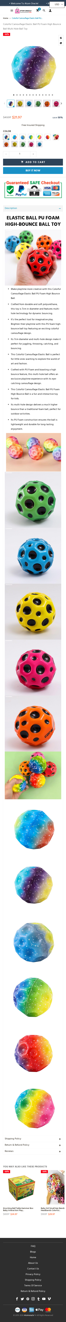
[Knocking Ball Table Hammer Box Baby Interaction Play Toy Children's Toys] (20, 1187)
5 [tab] (26, 94)
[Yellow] (14, 144)
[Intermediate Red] (48, 137)
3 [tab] (20, 94)
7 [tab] (33, 94)
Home (33, 1257)
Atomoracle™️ (30, 1315)
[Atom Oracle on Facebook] (17, 1300)
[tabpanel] (33, 65)
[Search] (44, 11)
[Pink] (31, 144)
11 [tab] (46, 94)
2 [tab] (16, 94)
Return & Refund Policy (17, 1145)
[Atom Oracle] (23, 10)
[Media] (61, 42)
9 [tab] (39, 94)
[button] (4, 103)
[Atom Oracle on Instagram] (33, 1300)
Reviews (9, 1151)
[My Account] (49, 11)
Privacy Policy (33, 1274)
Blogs (33, 1252)
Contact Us (33, 1269)
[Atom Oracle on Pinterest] (27, 1300)
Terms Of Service (33, 1286)
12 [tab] (49, 94)
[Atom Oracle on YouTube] (43, 1300)
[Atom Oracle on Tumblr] (38, 1300)
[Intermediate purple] (6, 137)
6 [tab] (29, 94)
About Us (33, 1263)
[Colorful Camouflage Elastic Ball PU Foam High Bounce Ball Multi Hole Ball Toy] (33, 65)
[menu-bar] (11, 11)
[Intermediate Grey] (23, 137)
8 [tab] (36, 94)
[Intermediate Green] (31, 137)
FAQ (33, 1246)
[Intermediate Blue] (14, 137)
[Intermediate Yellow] (39, 137)
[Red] (56, 137)
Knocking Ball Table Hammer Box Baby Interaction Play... (18, 1209)
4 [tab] (23, 94)
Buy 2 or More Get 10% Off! (42, 4)
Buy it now (33, 170)
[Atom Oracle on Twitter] (22, 1300)
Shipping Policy (13, 1139)
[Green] (23, 144)
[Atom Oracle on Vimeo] (49, 1300)
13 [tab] (52, 94)
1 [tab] (13, 94)
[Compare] (61, 37)
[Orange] (6, 144)
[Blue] (39, 144)
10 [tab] (42, 94)
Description (11, 208)
